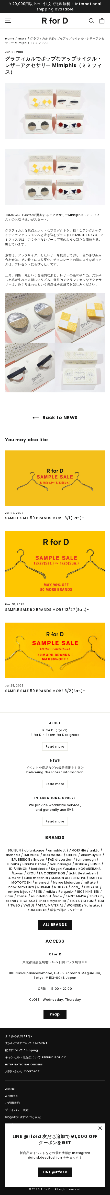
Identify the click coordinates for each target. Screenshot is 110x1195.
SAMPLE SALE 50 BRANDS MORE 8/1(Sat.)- (44, 517)
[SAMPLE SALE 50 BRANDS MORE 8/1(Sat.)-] (55, 478)
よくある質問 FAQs (18, 1036)
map (55, 1014)
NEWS (22, 38)
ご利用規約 (12, 1103)
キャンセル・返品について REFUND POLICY (35, 1057)
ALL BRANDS (55, 924)
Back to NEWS (59, 417)
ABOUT (10, 1089)
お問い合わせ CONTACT (22, 1071)
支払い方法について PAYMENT (26, 1043)
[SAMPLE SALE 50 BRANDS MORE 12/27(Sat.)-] (55, 564)
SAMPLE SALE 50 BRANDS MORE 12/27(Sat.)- (47, 609)
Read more (55, 746)
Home (9, 38)
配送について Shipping (21, 1050)
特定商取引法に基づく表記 (23, 1117)
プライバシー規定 (17, 1110)
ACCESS (11, 1096)
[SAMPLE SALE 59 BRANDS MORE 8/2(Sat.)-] (55, 650)
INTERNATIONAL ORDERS (24, 1064)
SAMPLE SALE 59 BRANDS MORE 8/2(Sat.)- (45, 690)
